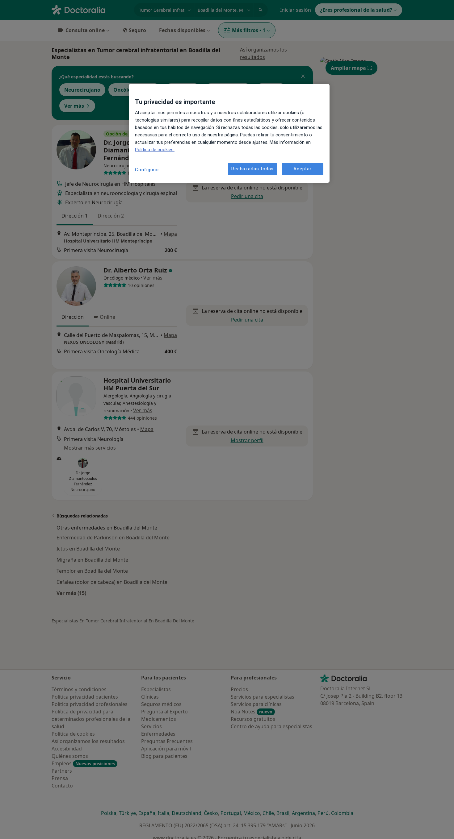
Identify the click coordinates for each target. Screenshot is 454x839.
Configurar (147, 169)
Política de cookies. (154, 149)
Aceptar (302, 169)
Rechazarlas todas (252, 169)
